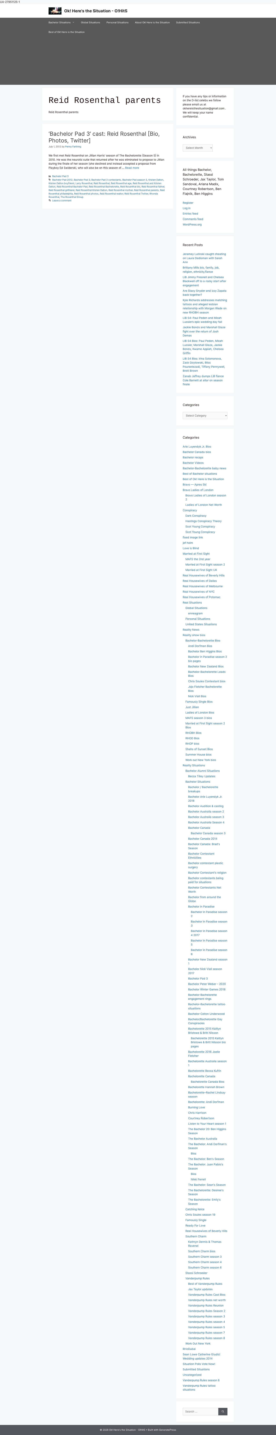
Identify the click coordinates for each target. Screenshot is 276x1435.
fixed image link (193, 537)
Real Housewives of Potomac (201, 597)
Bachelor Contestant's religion (207, 872)
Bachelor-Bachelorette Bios (202, 640)
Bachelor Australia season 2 (206, 811)
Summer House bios (198, 754)
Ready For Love (195, 1225)
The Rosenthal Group (72, 197)
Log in (187, 208)
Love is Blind (191, 548)
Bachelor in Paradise (201, 906)
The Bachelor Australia (202, 1138)
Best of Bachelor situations (200, 473)
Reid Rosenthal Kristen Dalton (91, 190)
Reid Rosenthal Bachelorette (104, 186)
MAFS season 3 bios (198, 718)
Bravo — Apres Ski (195, 484)
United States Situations (201, 624)
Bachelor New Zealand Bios (206, 666)
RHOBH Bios (193, 732)
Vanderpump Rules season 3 (206, 1316)
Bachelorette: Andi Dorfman (206, 1102)
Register (188, 202)
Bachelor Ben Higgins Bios (205, 651)
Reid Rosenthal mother (120, 190)
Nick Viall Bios (197, 696)
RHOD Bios (192, 738)
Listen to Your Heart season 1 (207, 1123)
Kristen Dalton (155, 179)
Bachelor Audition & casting (205, 806)
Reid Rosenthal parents (146, 190)
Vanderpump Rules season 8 (206, 1338)
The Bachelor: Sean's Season (207, 1184)
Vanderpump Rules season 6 (201, 1380)
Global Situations (90, 22)
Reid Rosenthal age (121, 183)
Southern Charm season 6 (205, 1267)
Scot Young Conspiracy (200, 526)
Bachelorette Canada (201, 1076)
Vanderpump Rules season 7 (206, 1332)
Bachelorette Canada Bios (207, 1081)
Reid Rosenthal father (153, 186)
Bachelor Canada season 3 (208, 833)
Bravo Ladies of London (198, 490)
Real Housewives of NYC (199, 591)
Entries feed (190, 213)
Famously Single (195, 1220)
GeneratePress (167, 1429)
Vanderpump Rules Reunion (206, 1305)
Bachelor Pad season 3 (134, 179)
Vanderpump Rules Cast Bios (206, 1294)
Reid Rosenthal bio (130, 186)
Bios (193, 1153)
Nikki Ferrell (198, 1179)
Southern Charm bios (201, 1251)
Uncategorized (192, 1374)
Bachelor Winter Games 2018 (206, 989)
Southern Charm (195, 1236)
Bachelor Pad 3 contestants (106, 179)
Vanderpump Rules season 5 (206, 1327)
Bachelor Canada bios (197, 452)
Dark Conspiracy (195, 515)
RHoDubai (189, 1349)
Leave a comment (61, 200)
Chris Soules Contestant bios (206, 681)
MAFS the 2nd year (197, 559)
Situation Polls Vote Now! (199, 1364)
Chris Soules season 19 (200, 1214)
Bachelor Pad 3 (60, 176)
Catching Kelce (194, 1209)
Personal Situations (118, 22)
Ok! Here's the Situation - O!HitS (95, 10)
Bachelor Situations (60, 22)
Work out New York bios (200, 760)
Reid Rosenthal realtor (111, 193)
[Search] (222, 1412)
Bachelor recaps (193, 457)
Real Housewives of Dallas (200, 580)
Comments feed (193, 219)
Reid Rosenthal (102, 183)
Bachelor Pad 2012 (62, 179)
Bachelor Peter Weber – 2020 (207, 984)
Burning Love (196, 1107)
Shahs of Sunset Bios (199, 749)
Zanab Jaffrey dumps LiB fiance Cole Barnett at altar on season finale (203, 380)
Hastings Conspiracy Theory (203, 521)
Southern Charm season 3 (205, 1256)
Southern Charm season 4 (205, 1262)
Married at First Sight (196, 553)
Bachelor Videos (193, 462)
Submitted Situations (188, 22)
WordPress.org (192, 224)
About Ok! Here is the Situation (152, 22)
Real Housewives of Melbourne (203, 586)
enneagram (195, 613)
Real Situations (192, 602)
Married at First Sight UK (201, 570)
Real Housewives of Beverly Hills (204, 575)
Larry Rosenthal (84, 183)
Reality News (191, 629)
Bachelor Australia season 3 (206, 817)
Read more (132, 167)
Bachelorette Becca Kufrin (204, 1070)
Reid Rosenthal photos (86, 193)
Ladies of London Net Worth (203, 504)
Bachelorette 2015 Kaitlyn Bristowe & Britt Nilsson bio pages (208, 1042)
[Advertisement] (138, 60)
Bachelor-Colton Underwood (206, 1013)
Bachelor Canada (199, 827)
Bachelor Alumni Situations (202, 770)
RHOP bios (192, 743)
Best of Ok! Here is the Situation (67, 32)
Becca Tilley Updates (201, 776)
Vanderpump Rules (197, 1278)
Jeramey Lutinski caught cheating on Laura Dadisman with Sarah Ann (204, 258)
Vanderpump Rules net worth (207, 1300)
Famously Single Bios (199, 701)
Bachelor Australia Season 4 (206, 822)
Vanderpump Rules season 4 (206, 1321)
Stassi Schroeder (196, 1273)
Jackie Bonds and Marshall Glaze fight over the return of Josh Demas (204, 331)
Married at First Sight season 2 (205, 564)
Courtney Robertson (201, 1118)
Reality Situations (194, 765)
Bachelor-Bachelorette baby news (204, 468)
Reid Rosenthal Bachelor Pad (72, 186)
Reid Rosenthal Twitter (136, 193)
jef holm (188, 542)
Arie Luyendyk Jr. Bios (197, 446)
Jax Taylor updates (200, 1289)
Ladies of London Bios (199, 712)
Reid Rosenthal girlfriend (61, 190)
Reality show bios (194, 635)
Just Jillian (192, 707)
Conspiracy (190, 510)
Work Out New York (197, 1343)
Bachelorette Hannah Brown (206, 1087)
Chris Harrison (197, 1112)
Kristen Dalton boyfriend (61, 183)
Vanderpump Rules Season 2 (206, 1311)
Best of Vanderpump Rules (205, 1283)
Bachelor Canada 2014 (202, 838)
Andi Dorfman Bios (200, 646)
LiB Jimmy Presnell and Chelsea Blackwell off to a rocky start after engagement (204, 281)
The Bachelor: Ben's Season (206, 1159)
